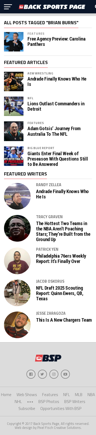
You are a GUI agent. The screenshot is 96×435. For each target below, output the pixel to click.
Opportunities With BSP (61, 408)
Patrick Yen (47, 249)
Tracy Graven (49, 217)
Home (6, 395)
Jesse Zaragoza (51, 313)
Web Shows (27, 395)
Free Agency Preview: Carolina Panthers (56, 41)
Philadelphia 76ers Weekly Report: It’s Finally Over (61, 258)
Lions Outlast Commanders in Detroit (55, 106)
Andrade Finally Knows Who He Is (56, 81)
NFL (30, 98)
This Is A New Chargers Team (64, 320)
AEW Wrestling (40, 73)
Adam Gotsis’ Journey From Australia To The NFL (54, 131)
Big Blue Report (41, 148)
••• (30, 401)
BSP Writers (74, 401)
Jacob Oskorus (50, 281)
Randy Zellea (48, 185)
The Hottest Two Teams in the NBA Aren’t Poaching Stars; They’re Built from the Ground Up (63, 231)
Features (36, 33)
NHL (18, 401)
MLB (78, 395)
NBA (91, 395)
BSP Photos (48, 401)
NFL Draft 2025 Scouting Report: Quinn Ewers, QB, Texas (59, 293)
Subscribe (26, 408)
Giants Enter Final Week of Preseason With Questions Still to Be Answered (57, 159)
